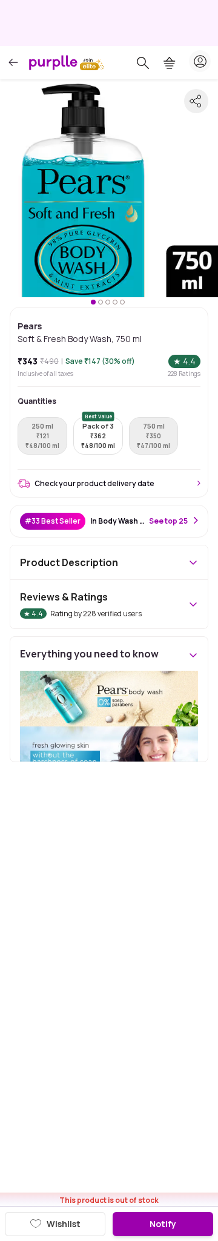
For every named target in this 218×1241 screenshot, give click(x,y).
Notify (163, 1223)
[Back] (13, 62)
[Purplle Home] (53, 62)
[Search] (143, 63)
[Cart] (169, 63)
